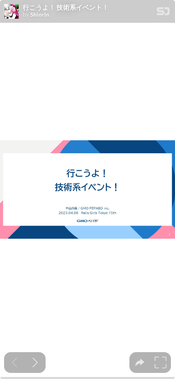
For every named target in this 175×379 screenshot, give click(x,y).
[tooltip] (140, 362)
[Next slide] (35, 362)
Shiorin (39, 14)
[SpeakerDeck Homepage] (163, 13)
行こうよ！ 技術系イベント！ (66, 7)
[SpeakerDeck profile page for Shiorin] (11, 12)
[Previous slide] (14, 362)
